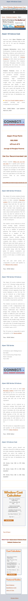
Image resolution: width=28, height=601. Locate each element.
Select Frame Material (14, 502)
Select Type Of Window (14, 498)
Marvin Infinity (18, 333)
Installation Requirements (15, 510)
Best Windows (10, 585)
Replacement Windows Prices (18, 539)
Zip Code (11, 516)
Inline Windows (13, 429)
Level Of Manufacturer (12, 562)
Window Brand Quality (14, 506)
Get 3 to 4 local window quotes (14, 100)
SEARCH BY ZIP (19, 22)
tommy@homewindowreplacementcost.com (14, 182)
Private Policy (15, 598)
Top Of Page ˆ (7, 532)
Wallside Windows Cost (14, 542)
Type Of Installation (11, 566)
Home (3, 17)
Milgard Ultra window (11, 264)
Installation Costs (11, 587)
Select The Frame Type (12, 559)
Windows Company (11, 17)
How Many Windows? (13, 514)
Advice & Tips (10, 590)
